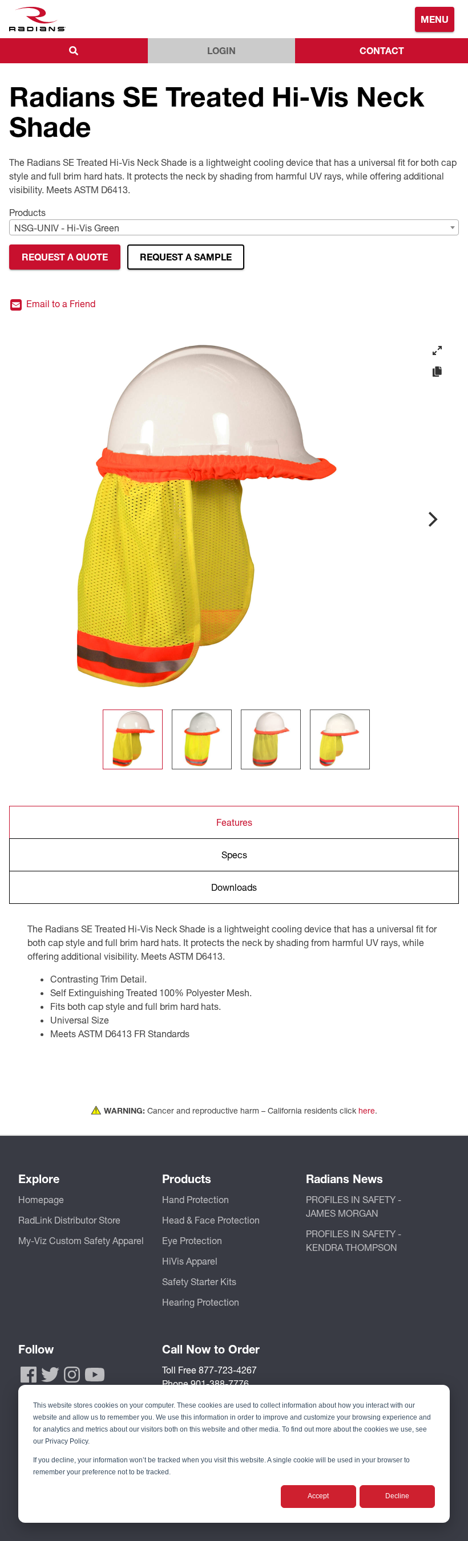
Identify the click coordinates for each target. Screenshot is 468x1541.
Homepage (41, 1199)
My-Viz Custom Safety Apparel (81, 1240)
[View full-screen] (437, 350)
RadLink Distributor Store (69, 1219)
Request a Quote (65, 256)
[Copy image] (437, 372)
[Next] (431, 519)
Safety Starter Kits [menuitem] (199, 1281)
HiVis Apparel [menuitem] (189, 1260)
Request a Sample (186, 256)
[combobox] (234, 227)
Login (221, 50)
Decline (397, 1496)
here (366, 1110)
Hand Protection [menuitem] (195, 1199)
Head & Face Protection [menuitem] (211, 1219)
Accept (318, 1496)
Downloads (234, 887)
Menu (435, 19)
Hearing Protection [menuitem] (200, 1302)
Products (27, 212)
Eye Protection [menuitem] (192, 1240)
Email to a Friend (59, 304)
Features (234, 822)
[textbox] (234, 228)
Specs (234, 854)
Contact (382, 50)
